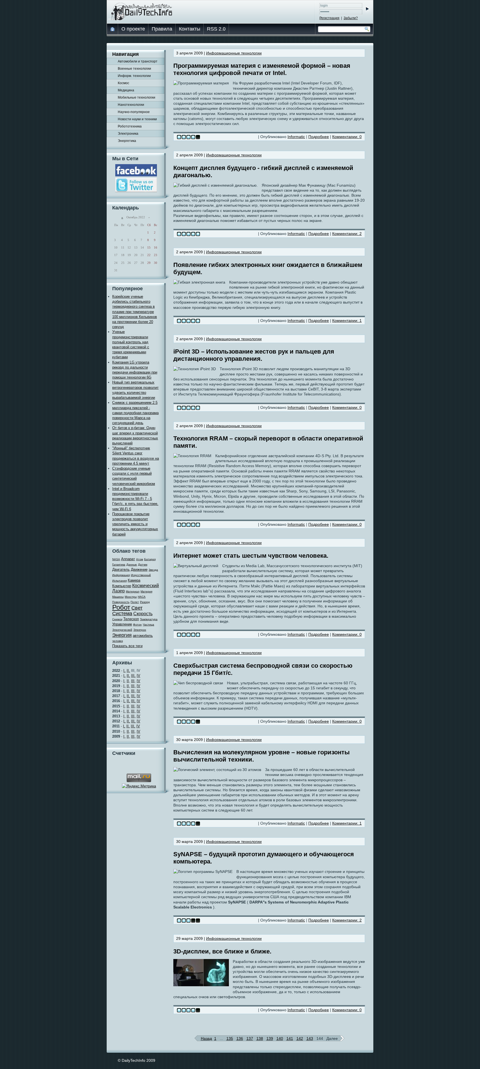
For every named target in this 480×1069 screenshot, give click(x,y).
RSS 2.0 (216, 29)
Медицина (126, 90)
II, (128, 671)
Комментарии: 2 (347, 233)
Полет (135, 602)
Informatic (296, 136)
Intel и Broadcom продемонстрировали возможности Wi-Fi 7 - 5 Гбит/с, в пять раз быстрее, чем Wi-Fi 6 (135, 499)
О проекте (133, 29)
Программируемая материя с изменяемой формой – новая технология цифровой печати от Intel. (261, 69)
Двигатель (121, 569)
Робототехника (130, 126)
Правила (162, 29)
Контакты (189, 29)
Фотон (137, 624)
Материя (146, 591)
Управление (122, 624)
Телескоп (131, 619)
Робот (121, 607)
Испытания (119, 580)
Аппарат (128, 559)
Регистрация (329, 18)
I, (124, 671)
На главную (113, 29)
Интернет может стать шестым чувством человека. (250, 555)
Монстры (131, 596)
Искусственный (141, 575)
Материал (132, 591)
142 (299, 1038)
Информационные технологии (234, 53)
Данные (131, 564)
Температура (149, 619)
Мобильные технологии (136, 97)
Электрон (139, 629)
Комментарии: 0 (347, 136)
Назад (206, 1038)
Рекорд (145, 602)
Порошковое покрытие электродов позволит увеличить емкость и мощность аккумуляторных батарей (135, 524)
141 (289, 1038)
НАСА (142, 596)
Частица (148, 624)
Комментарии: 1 (347, 320)
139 (269, 1038)
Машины (118, 596)
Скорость (142, 613)
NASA (116, 559)
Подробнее (318, 136)
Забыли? (351, 18)
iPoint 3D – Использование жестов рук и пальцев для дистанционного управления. (253, 355)
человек (117, 640)
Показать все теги (127, 646)
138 (259, 1038)
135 (229, 1038)
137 (249, 1038)
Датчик (142, 564)
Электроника (128, 134)
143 (309, 1038)
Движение (139, 569)
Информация (121, 575)
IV (138, 676)
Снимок (117, 619)
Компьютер (121, 586)
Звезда (153, 569)
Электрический (122, 629)
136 (239, 1038)
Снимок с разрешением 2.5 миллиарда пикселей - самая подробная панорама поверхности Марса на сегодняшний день (135, 412)
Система (122, 613)
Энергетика (127, 141)
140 (279, 1038)
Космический (145, 585)
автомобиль (143, 636)
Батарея (150, 559)
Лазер (118, 591)
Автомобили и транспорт (138, 61)
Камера (134, 580)
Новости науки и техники (137, 119)
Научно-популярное (134, 112)
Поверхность (120, 602)
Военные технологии (134, 69)
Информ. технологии (134, 76)
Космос (123, 83)
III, (133, 676)
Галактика (118, 564)
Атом (139, 559)
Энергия (122, 635)
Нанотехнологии (131, 105)
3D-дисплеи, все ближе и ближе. (222, 951)
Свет (136, 608)
